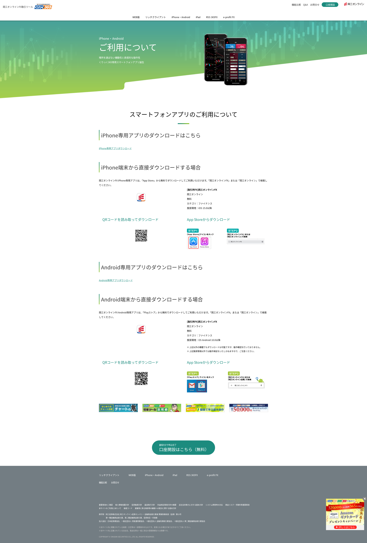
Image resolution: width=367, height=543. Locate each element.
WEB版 (132, 475)
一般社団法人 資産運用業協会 (132, 521)
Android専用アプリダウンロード (116, 280)
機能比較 (296, 4)
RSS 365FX (192, 475)
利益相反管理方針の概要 (166, 505)
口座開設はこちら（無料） (184, 447)
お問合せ (314, 4)
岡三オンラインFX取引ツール (18, 6)
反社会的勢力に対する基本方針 (191, 505)
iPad (175, 475)
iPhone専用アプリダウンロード (115, 148)
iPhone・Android (154, 475)
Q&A (305, 4)
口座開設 (330, 4)
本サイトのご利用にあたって (110, 508)
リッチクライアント (109, 475)
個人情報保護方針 (122, 505)
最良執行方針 (150, 505)
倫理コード (128, 508)
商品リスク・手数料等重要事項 (237, 505)
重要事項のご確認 (106, 505)
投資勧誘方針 (137, 505)
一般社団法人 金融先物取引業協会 (159, 521)
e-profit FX (212, 475)
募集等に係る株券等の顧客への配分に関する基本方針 (155, 508)
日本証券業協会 (114, 521)
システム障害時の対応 (214, 505)
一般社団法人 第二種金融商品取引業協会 (189, 521)
